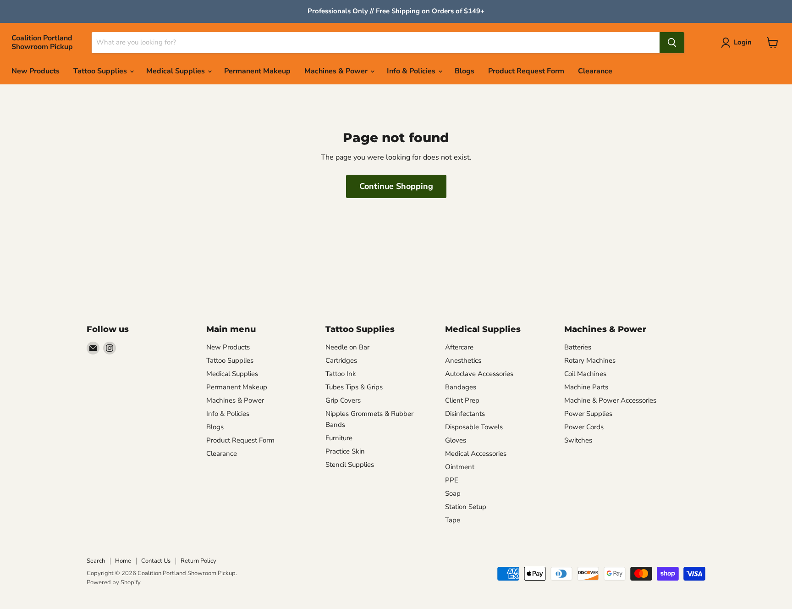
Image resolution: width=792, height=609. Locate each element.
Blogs (464, 71)
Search (96, 561)
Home (123, 561)
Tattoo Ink (340, 373)
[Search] (672, 42)
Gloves (455, 440)
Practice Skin (345, 451)
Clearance (595, 71)
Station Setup (465, 506)
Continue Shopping (396, 186)
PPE (451, 480)
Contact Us (155, 561)
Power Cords (584, 427)
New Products (35, 71)
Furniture (338, 438)
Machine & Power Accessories (610, 400)
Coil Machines (585, 373)
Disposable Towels (474, 427)
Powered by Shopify (114, 582)
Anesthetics (463, 360)
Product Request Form (526, 71)
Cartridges (341, 360)
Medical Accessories (475, 453)
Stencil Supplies (349, 464)
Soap (453, 493)
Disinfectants (465, 413)
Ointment (459, 466)
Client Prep (462, 400)
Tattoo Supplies (101, 71)
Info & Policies (412, 71)
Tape (452, 520)
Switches (578, 440)
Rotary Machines (590, 360)
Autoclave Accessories (479, 373)
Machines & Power (336, 71)
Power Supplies (588, 413)
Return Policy (198, 561)
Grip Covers (343, 400)
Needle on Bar (347, 347)
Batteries (577, 347)
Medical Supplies (176, 71)
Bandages (460, 387)
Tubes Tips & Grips (354, 387)
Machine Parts (586, 387)
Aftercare (459, 347)
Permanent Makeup (257, 71)
